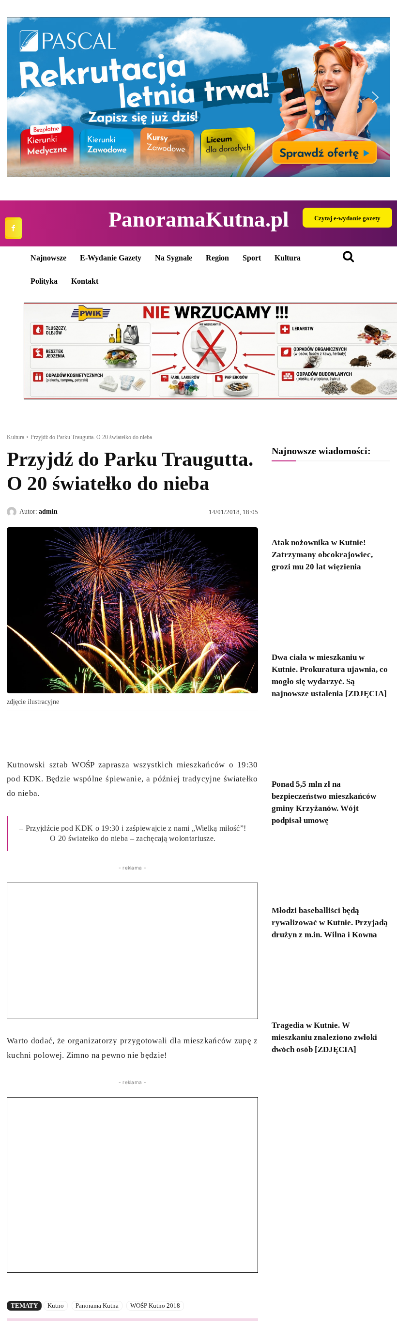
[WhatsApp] (61, 733)
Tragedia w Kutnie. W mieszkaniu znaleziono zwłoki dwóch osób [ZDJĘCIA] (324, 1037)
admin (48, 511)
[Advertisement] (132, 951)
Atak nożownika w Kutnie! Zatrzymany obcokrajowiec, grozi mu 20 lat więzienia (322, 554)
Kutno (55, 1305)
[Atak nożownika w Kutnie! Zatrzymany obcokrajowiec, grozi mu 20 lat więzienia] (331, 501)
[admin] (13, 512)
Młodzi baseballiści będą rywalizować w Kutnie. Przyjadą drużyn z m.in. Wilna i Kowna (330, 922)
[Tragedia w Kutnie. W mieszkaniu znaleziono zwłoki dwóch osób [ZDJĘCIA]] (331, 983)
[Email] (83, 733)
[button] (198, 97)
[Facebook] (13, 228)
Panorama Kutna (97, 1305)
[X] (38, 733)
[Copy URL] (105, 733)
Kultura (15, 437)
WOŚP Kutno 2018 (155, 1305)
